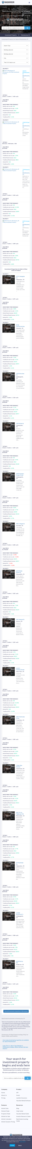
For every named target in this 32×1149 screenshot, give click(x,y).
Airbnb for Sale (5, 1116)
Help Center (19, 1111)
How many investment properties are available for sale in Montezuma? (16, 1040)
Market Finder (5, 1111)
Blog (17, 1108)
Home (3, 1092)
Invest (18, 1095)
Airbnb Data (4, 1108)
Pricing (3, 1098)
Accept (12, 1145)
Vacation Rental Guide (22, 1113)
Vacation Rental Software (23, 1100)
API (17, 1092)
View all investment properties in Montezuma (16, 1011)
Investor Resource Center (23, 1116)
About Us (4, 1095)
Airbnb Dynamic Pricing (8, 1121)
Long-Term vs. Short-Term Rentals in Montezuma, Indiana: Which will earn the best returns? (15, 1047)
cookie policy (22, 1141)
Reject (20, 1145)
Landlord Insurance (21, 1098)
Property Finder (5, 1113)
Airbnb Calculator (6, 1119)
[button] (16, 45)
